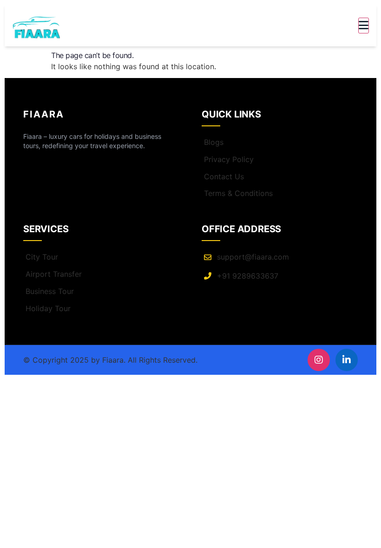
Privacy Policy (229, 159)
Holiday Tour (48, 308)
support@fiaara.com (253, 256)
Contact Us (224, 176)
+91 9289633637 (247, 276)
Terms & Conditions (238, 193)
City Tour (42, 256)
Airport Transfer (54, 274)
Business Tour (50, 291)
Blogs (213, 142)
